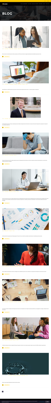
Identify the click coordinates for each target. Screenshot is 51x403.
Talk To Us (47, 3)
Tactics (27, 48)
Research (23, 48)
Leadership (15, 48)
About (44, 3)
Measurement (20, 48)
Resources (40, 3)
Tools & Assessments (23, 3)
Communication (11, 48)
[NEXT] (8, 391)
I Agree (47, 401)
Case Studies (6, 48)
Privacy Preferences (42, 401)
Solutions (29, 3)
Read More (7, 56)
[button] (2, 56)
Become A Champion (35, 3)
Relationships (16, 266)
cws (3, 48)
